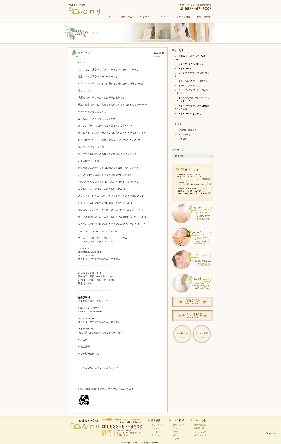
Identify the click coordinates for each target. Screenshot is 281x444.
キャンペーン (147, 16)
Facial (175, 432)
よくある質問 (200, 432)
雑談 (181, 139)
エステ (182, 134)
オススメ (155, 428)
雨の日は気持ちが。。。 (190, 85)
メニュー (165, 16)
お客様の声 (199, 428)
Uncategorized (185, 130)
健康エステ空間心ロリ (87, 8)
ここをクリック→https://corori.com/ (95, 241)
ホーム (112, 16)
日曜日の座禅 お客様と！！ (192, 113)
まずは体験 (156, 435)
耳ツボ (176, 439)
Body (175, 428)
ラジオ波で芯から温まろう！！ (193, 64)
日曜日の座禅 (185, 68)
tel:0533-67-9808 (86, 255)
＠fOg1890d (96, 311)
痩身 (175, 435)
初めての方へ (127, 16)
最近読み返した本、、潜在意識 (193, 81)
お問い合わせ (203, 16)
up (271, 432)
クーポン (155, 432)
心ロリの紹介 (183, 16)
